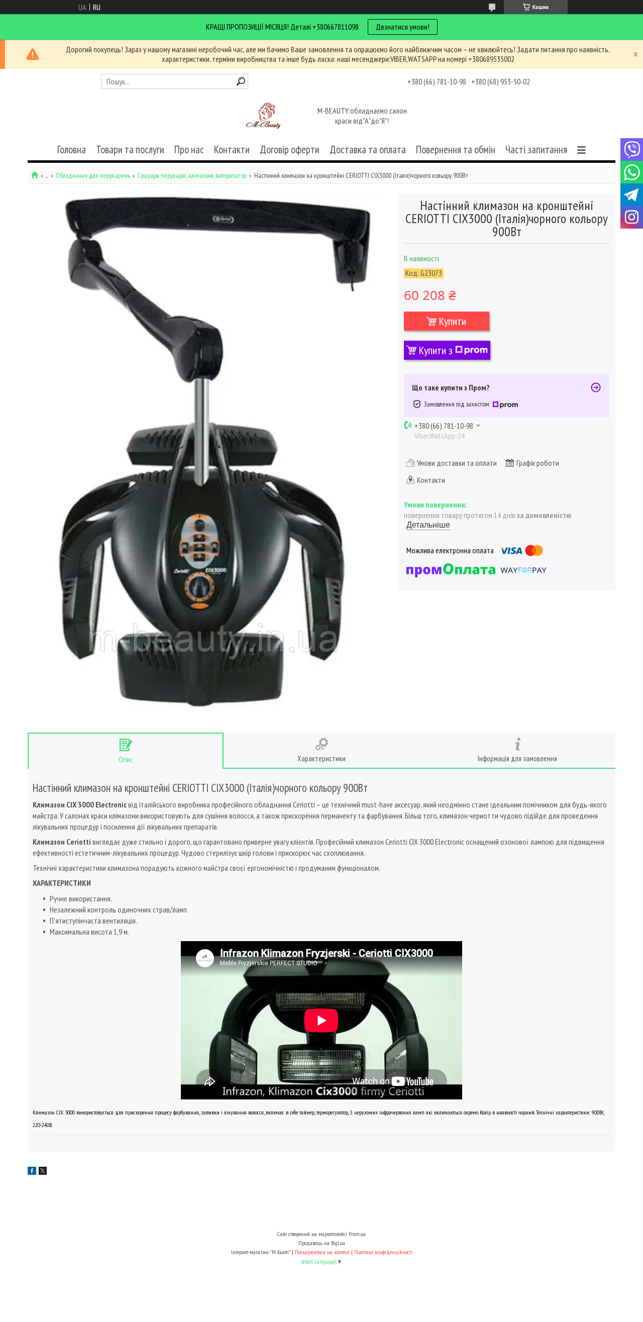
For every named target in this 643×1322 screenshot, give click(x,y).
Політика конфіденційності (383, 1252)
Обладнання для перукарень (93, 175)
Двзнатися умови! (403, 27)
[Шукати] (241, 81)
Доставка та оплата (368, 149)
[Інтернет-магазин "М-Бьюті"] (265, 116)
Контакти (232, 149)
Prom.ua (357, 1234)
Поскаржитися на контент (322, 1252)
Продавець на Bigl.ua (321, 1243)
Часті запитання (536, 149)
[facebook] (32, 1172)
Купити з (436, 350)
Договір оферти (289, 149)
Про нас (189, 149)
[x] (43, 1172)
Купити (452, 321)
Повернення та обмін (455, 149)
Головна (71, 149)
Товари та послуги (130, 149)
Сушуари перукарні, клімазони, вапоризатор (192, 175)
